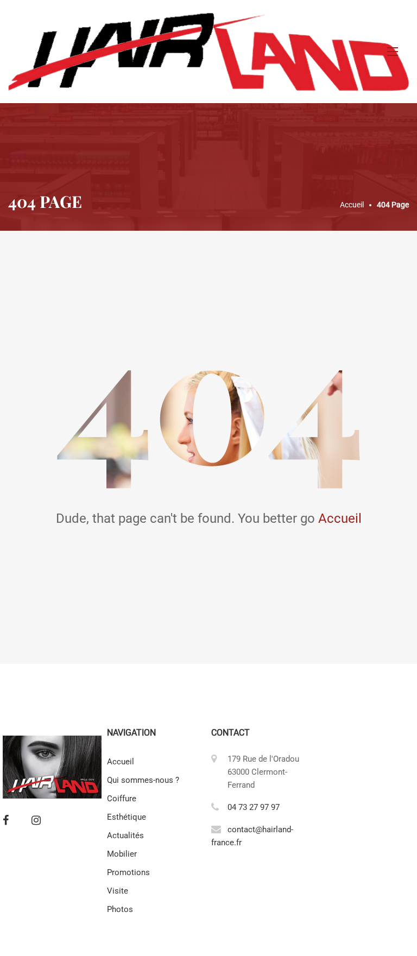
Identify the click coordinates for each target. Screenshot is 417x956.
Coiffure (121, 798)
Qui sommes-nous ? (143, 780)
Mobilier (122, 854)
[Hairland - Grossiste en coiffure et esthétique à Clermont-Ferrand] (208, 51)
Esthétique (126, 817)
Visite (117, 891)
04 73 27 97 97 (254, 807)
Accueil (340, 518)
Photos (120, 909)
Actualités (125, 835)
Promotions (128, 872)
